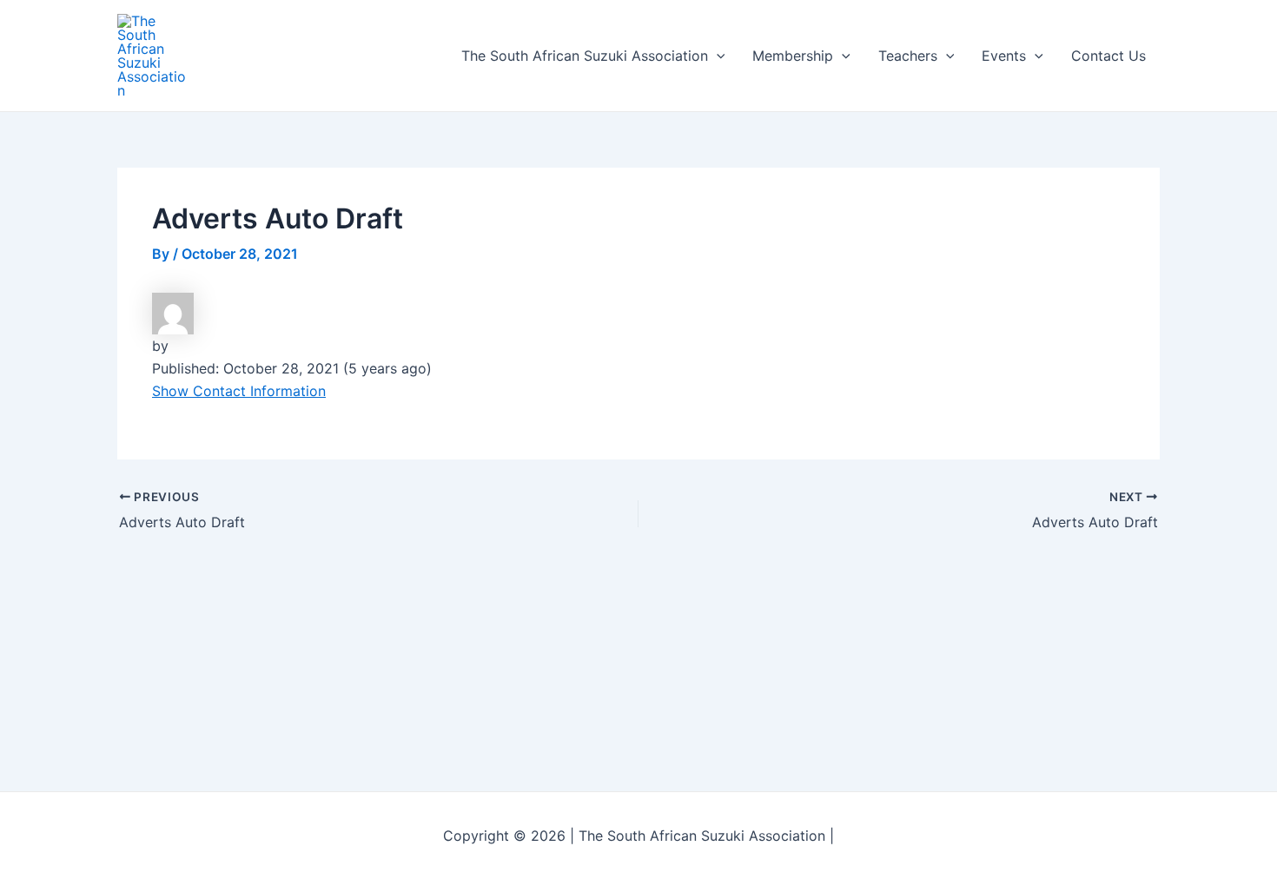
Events (1004, 55)
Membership (792, 55)
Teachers (907, 55)
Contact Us (1108, 55)
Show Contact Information (239, 391)
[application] (716, 55)
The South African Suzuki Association (584, 55)
